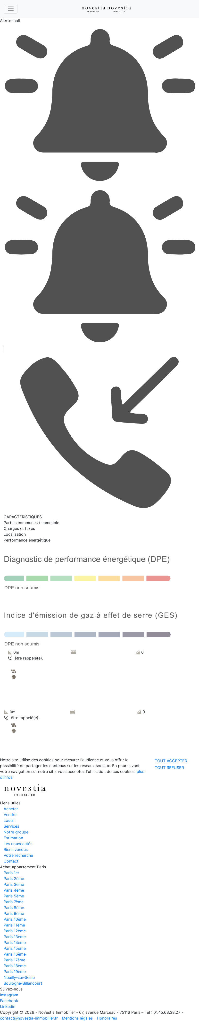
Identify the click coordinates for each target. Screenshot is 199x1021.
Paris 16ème (15, 954)
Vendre (10, 814)
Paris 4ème (14, 890)
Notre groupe (16, 832)
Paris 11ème (14, 925)
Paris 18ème (15, 965)
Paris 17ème (14, 960)
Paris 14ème (15, 942)
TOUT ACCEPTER (171, 760)
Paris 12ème (15, 930)
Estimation (13, 837)
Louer (9, 820)
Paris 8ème (14, 907)
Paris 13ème (15, 936)
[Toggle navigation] (10, 9)
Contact (11, 861)
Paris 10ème (15, 919)
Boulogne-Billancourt (23, 983)
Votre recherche (18, 855)
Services (11, 826)
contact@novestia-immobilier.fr (29, 1018)
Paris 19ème (15, 971)
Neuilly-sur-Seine (19, 977)
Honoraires (107, 1018)
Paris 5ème (14, 896)
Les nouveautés (18, 843)
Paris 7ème (14, 901)
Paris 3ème (14, 884)
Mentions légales (77, 1018)
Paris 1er (11, 872)
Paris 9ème (14, 913)
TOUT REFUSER (169, 767)
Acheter (11, 808)
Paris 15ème (15, 948)
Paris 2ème (14, 878)
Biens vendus (16, 849)
